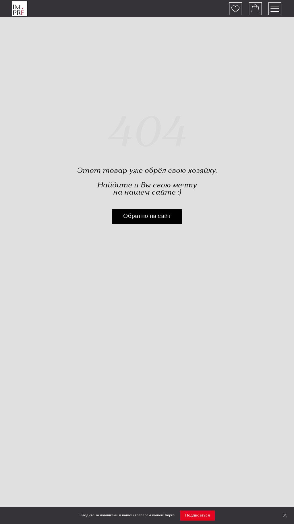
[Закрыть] (285, 515)
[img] (20, 8)
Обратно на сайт (147, 216)
